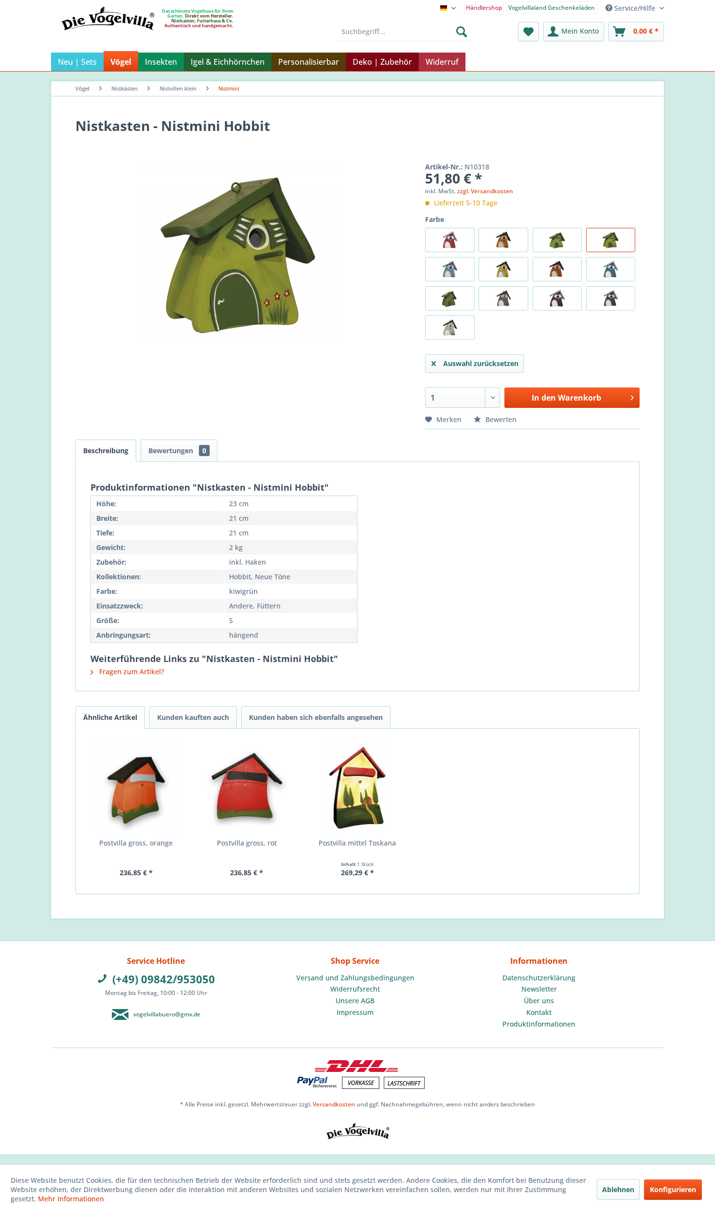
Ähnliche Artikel (110, 717)
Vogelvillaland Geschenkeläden (551, 7)
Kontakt (539, 1012)
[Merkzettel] (528, 31)
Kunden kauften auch (193, 717)
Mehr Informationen (71, 1198)
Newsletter (539, 988)
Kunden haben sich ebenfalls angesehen (316, 717)
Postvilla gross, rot (247, 842)
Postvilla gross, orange (136, 842)
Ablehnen (618, 1189)
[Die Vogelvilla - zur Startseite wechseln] (107, 38)
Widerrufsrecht (355, 988)
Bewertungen (177, 450)
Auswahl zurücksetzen (480, 363)
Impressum (355, 1012)
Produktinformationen (538, 1024)
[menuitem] (484, 7)
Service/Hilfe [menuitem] (634, 8)
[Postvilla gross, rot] (247, 787)
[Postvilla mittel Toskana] (357, 787)
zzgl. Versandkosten (485, 191)
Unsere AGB (355, 1000)
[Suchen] (461, 31)
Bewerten (500, 419)
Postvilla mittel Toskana (357, 842)
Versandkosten (334, 1104)
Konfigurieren (673, 1189)
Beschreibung (105, 450)
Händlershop (484, 7)
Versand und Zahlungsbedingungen (355, 977)
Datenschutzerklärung (538, 977)
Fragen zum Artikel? (130, 671)
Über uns (539, 1000)
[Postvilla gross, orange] (136, 787)
